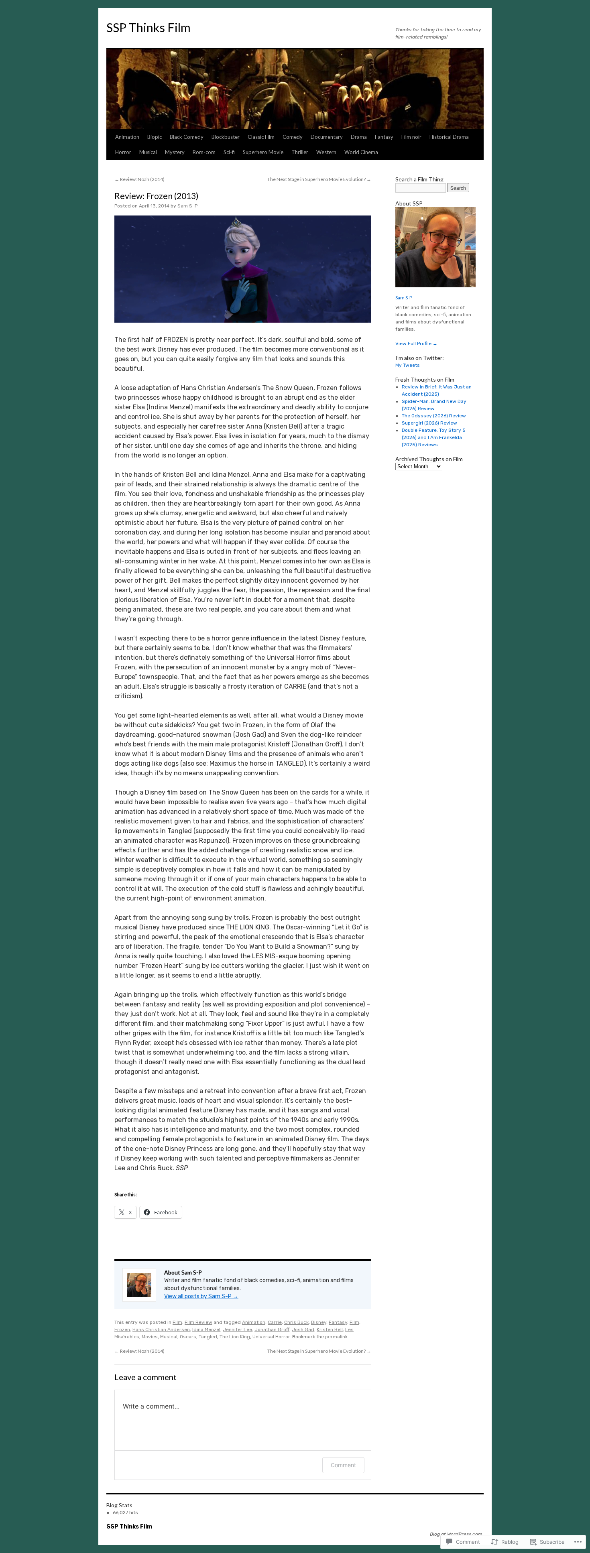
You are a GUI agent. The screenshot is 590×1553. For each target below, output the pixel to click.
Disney (318, 1322)
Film (177, 1322)
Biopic (154, 137)
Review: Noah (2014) (139, 179)
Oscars (188, 1337)
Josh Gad (303, 1329)
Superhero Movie (263, 152)
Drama (359, 137)
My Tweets (407, 365)
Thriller (299, 152)
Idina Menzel (206, 1329)
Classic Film (261, 137)
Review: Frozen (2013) (156, 196)
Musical (148, 152)
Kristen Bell (330, 1329)
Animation (127, 137)
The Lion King (235, 1337)
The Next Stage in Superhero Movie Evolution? (319, 179)
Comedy (293, 137)
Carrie (275, 1322)
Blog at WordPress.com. (457, 1534)
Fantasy (384, 137)
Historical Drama (449, 137)
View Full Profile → (416, 343)
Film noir (411, 137)
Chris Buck (296, 1322)
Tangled (208, 1337)
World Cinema (361, 152)
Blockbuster (226, 137)
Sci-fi (229, 152)
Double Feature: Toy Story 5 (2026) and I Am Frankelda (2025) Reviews (434, 437)
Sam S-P (187, 206)
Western (326, 152)
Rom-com (204, 152)
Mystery (175, 152)
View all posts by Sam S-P (201, 1296)
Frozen (122, 1329)
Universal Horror (271, 1337)
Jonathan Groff (271, 1329)
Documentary (327, 137)
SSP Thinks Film (148, 27)
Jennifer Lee (237, 1329)
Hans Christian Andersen (161, 1329)
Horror (123, 152)
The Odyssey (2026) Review (434, 416)
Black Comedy (186, 137)
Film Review (198, 1322)
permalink (336, 1337)
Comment (343, 1465)
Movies (150, 1337)
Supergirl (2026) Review (429, 423)
